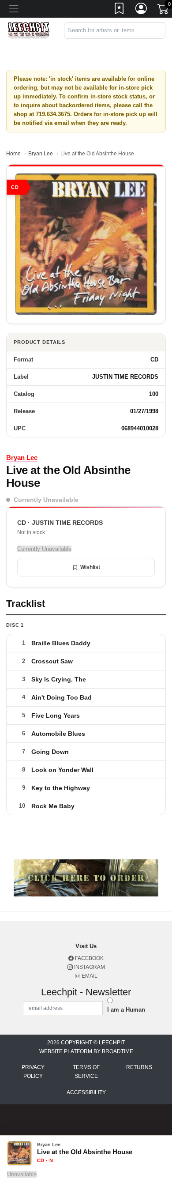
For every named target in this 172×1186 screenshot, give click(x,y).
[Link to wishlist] (119, 10)
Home (13, 154)
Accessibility (86, 1092)
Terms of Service (86, 1071)
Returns (139, 1067)
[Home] (29, 29)
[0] (163, 10)
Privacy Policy (33, 1071)
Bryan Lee (40, 154)
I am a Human (126, 1009)
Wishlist (90, 567)
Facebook (89, 958)
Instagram (89, 967)
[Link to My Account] (141, 10)
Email (88, 976)
